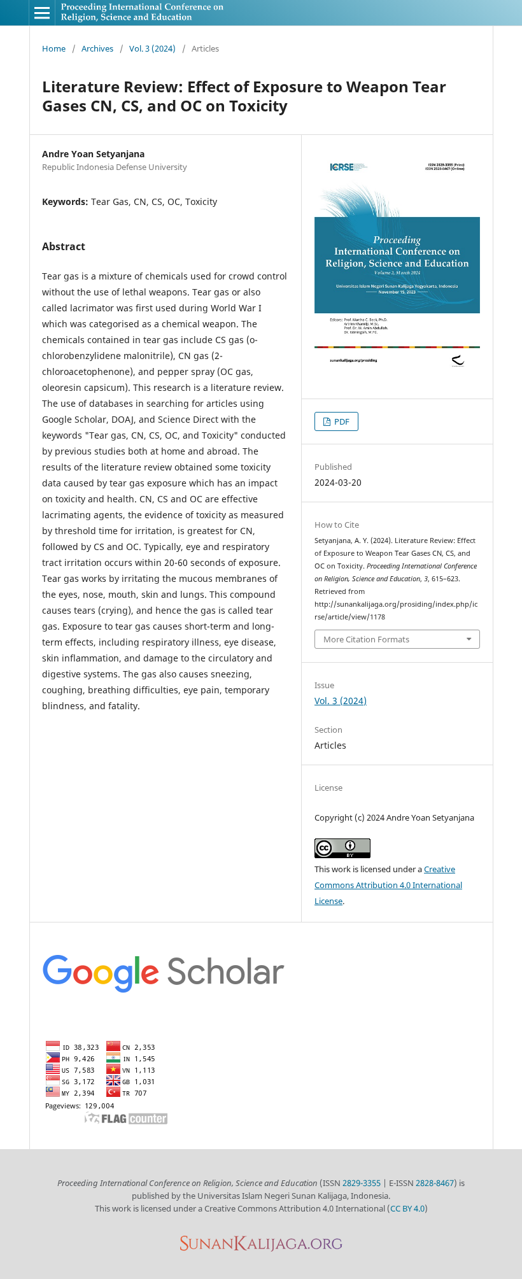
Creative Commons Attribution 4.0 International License (388, 885)
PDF (340, 421)
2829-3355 (361, 1183)
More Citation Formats (366, 639)
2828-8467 (435, 1183)
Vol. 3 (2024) (152, 48)
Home (54, 48)
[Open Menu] (42, 12)
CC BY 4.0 (407, 1208)
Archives (97, 48)
